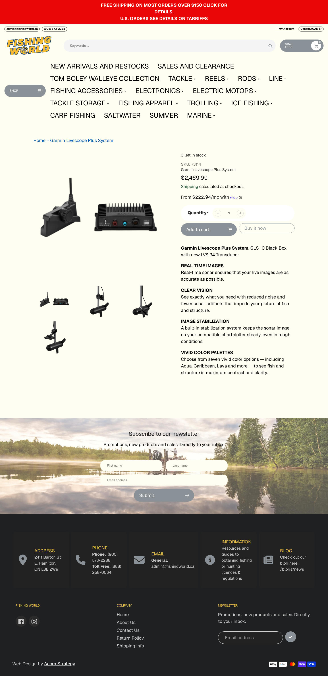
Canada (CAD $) (311, 29)
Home (39, 140)
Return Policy (130, 638)
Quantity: (198, 213)
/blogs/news (292, 569)
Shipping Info (130, 646)
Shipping (189, 186)
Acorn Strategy (59, 664)
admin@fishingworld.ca (22, 29)
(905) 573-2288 (54, 29)
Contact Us (128, 630)
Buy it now (255, 228)
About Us (126, 622)
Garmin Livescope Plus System (81, 140)
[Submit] (290, 636)
